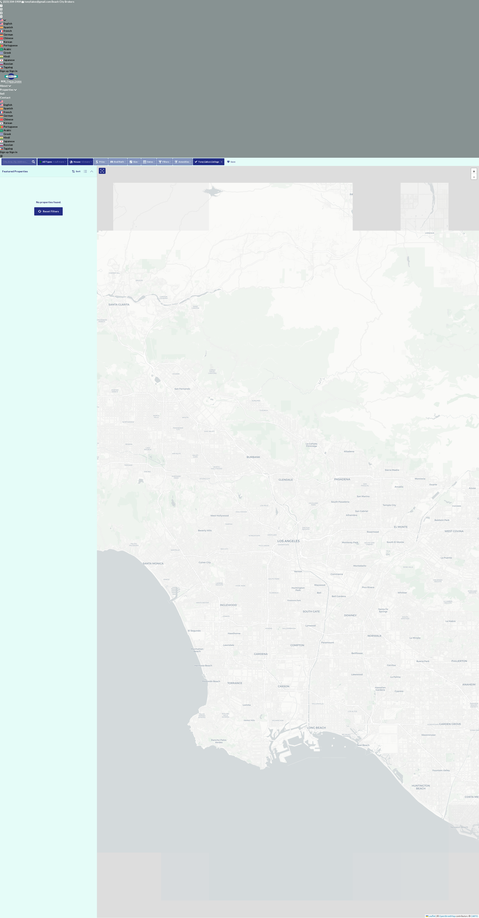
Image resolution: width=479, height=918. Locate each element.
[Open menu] (1, 156)
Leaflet (431, 916)
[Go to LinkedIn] (1, 16)
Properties (6, 89)
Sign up (4, 71)
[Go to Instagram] (1, 8)
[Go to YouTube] (1, 12)
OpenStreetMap (447, 916)
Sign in (13, 71)
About (4, 85)
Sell (2, 93)
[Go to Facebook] (1, 5)
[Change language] (3, 20)
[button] (48, 211)
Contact (5, 97)
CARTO (474, 916)
